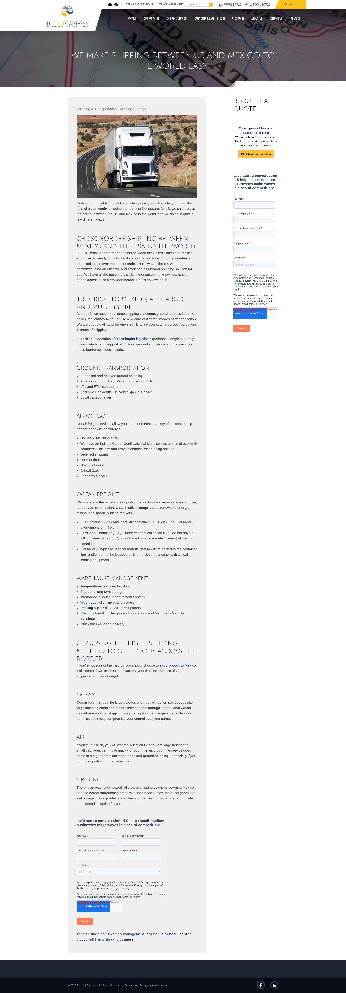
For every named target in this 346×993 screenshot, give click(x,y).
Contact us (276, 18)
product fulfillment (90, 939)
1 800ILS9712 (259, 4)
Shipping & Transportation (97, 109)
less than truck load (161, 934)
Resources (238, 18)
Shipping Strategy (132, 109)
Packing (86, 608)
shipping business (119, 939)
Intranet (295, 18)
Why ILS (132, 18)
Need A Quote (292, 4)
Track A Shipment (171, 4)
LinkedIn (248, 132)
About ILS (256, 18)
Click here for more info (256, 154)
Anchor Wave (160, 985)
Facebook (262, 132)
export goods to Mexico (178, 665)
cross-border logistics (132, 339)
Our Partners (151, 18)
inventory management (126, 934)
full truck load (96, 934)
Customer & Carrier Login (210, 18)
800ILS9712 (232, 4)
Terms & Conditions (139, 4)
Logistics (184, 934)
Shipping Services (177, 18)
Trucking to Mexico (111, 299)
